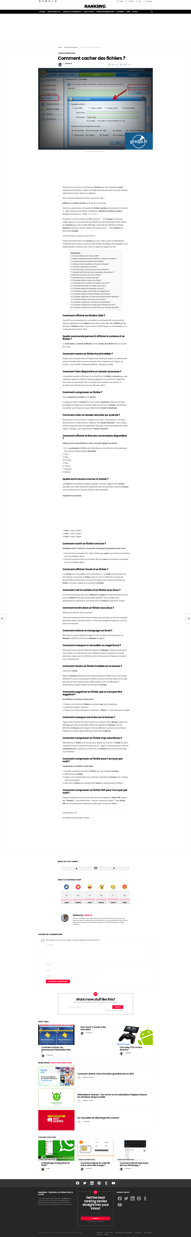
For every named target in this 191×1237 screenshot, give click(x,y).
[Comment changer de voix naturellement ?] (2, 619)
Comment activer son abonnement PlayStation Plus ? (56, 1049)
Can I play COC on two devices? (131, 1048)
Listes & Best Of (54, 12)
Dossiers (120, 12)
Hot (139, 1)
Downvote (114, 868)
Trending (149, 1)
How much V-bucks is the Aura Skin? (93, 1028)
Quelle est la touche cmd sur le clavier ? (87, 275)
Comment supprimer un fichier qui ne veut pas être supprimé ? (96, 297)
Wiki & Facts (109, 1232)
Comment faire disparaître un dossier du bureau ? (90, 264)
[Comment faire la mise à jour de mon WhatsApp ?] (135, 1150)
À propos (100, 1232)
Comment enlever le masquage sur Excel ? (88, 288)
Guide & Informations (105, 12)
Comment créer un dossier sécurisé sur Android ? (90, 269)
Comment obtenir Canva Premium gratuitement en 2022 (105, 1073)
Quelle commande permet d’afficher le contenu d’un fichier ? (94, 259)
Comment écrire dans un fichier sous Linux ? (89, 286)
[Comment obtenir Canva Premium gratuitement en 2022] (56, 1076)
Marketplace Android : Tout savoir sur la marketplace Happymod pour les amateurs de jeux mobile (112, 1095)
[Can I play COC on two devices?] (135, 1035)
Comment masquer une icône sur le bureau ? (89, 299)
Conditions (138, 1232)
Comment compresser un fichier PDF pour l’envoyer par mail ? (96, 307)
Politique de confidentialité (123, 1232)
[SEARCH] (151, 12)
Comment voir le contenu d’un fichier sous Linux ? (91, 283)
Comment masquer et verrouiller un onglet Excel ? (91, 291)
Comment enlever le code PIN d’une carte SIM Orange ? (95, 1164)
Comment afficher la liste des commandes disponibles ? (93, 272)
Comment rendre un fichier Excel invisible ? (88, 261)
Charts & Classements (72, 12)
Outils (134, 12)
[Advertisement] (95, 28)
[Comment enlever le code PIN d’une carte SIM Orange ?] (95, 1150)
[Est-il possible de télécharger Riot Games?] (56, 1120)
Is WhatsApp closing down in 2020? (55, 1164)
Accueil (42, 12)
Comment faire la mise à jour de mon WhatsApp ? (134, 1164)
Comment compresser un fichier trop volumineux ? (92, 302)
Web (128, 12)
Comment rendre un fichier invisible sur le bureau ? (92, 294)
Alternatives (148, 1232)
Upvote (76, 868)
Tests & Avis (89, 12)
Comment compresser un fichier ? (84, 267)
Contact (106, 1234)
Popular (131, 1)
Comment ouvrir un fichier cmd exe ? (85, 278)
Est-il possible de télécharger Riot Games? (98, 1117)
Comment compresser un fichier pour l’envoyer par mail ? (94, 305)
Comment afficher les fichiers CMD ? (85, 256)
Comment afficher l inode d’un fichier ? (87, 280)
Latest (121, 1)
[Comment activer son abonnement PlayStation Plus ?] (56, 1035)
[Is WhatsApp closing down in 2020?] (56, 1150)
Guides (99, 1234)
